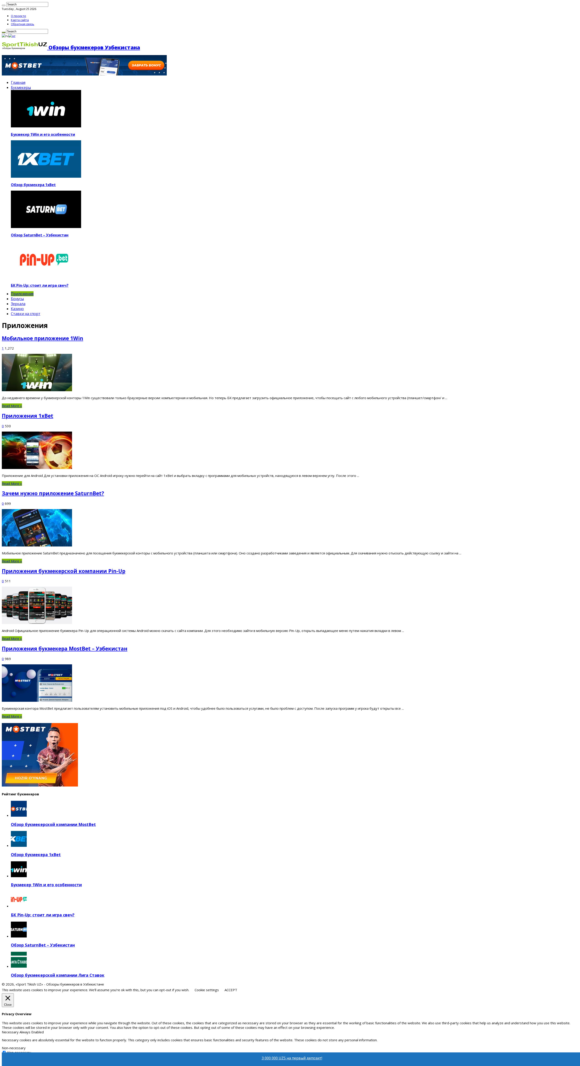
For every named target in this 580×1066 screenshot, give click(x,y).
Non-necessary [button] (14, 1048)
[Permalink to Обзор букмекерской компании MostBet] (19, 815)
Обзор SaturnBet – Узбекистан (39, 235)
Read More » (12, 405)
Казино (17, 308)
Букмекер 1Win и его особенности (43, 134)
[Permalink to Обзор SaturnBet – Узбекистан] (19, 936)
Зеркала (18, 303)
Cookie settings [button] (207, 990)
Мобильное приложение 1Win (42, 338)
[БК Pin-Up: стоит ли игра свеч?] (46, 276)
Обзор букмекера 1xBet (33, 184)
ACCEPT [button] (231, 990)
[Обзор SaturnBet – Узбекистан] (46, 226)
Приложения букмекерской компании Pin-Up (63, 571)
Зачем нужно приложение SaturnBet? (53, 493)
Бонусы (17, 298)
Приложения (22, 293)
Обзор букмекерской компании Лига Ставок (57, 975)
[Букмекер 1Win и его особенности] (46, 126)
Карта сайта (20, 20)
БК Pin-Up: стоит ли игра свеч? (39, 285)
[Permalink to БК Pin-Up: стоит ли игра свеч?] (19, 906)
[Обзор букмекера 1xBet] (46, 176)
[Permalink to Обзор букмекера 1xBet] (19, 845)
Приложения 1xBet (27, 415)
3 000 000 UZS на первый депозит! (292, 1058)
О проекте (18, 16)
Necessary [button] (10, 1032)
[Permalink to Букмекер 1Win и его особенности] (19, 876)
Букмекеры (21, 87)
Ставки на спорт (25, 313)
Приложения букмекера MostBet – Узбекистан (64, 648)
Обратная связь (22, 24)
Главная (18, 82)
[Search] (3, 5)
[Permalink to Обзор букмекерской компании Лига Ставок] (19, 966)
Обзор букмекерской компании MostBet (53, 824)
